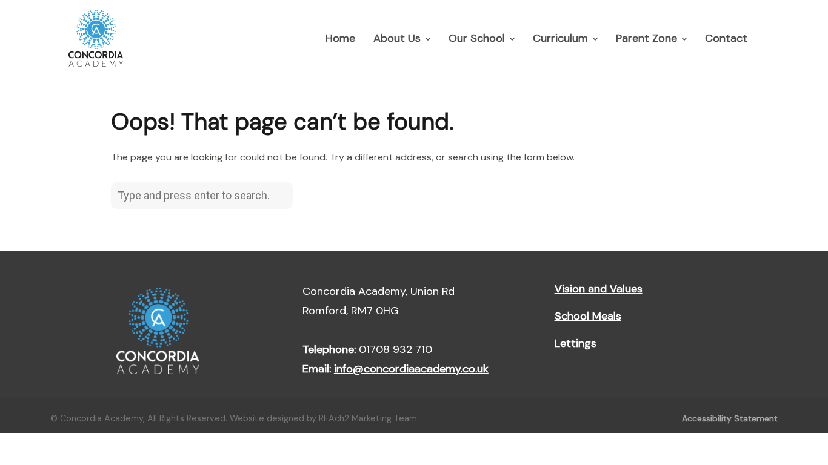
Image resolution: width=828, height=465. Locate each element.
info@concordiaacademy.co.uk (411, 368)
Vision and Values (599, 289)
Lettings (575, 343)
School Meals (588, 316)
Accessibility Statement (730, 418)
